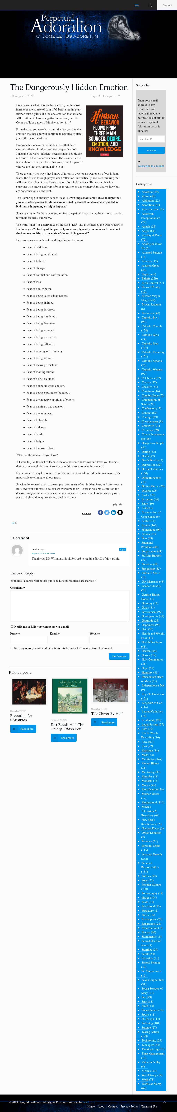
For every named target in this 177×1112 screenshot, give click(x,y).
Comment (17, 587)
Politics (146, 876)
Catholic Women (152, 369)
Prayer (145, 898)
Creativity (148, 426)
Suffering (147, 1023)
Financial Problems (147, 545)
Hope (145, 668)
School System (151, 962)
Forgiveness (149, 551)
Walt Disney (149, 1075)
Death (145, 456)
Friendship (148, 568)
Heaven (146, 651)
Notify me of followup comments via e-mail (41, 626)
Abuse (146, 196)
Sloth (145, 1006)
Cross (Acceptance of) (153, 436)
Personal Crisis (151, 846)
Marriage (147, 750)
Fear (144, 538)
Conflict (146, 413)
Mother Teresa (150, 794)
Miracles (147, 776)
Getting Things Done (150, 596)
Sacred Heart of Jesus (151, 943)
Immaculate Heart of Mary (152, 679)
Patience (147, 841)
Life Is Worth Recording (149, 735)
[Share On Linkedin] (113, 513)
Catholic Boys (150, 317)
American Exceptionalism (150, 215)
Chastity (147, 387)
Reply (122, 549)
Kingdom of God (152, 703)
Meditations (149, 759)
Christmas (148, 391)
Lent (144, 729)
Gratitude (147, 620)
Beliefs (146, 278)
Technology (149, 1040)
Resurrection (149, 928)
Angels (146, 226)
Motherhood (149, 802)
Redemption (149, 919)
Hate (144, 629)
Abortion (147, 192)
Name (15, 633)
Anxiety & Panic (152, 235)
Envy (145, 504)
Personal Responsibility (150, 865)
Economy (147, 499)
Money (146, 785)
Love (145, 742)
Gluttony (147, 603)
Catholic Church (152, 326)
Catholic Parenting (153, 352)
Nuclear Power (150, 828)
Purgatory (148, 910)
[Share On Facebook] (100, 513)
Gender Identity (151, 586)
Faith (145, 521)
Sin (144, 1001)
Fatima (146, 534)
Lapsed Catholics (152, 711)
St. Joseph (148, 1019)
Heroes (146, 655)
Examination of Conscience (151, 514)
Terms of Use (149, 1106)
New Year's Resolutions (148, 822)
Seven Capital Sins (153, 980)
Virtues (146, 1071)
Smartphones (150, 1010)
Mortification (150, 789)
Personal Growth (152, 854)
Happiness (148, 625)
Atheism (147, 261)
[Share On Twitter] (107, 513)
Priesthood (148, 906)
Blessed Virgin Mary (150, 298)
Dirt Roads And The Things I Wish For (67, 726)
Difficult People (151, 478)
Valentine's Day (151, 1062)
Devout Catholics (152, 469)
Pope (145, 880)
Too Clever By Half (107, 713)
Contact (167, 5)
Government (149, 612)
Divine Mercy (150, 486)
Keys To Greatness (153, 694)
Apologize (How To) (151, 246)
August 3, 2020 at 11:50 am (43, 553)
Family (146, 525)
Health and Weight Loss (153, 635)
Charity (146, 382)
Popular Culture (151, 885)
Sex (144, 997)
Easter (145, 495)
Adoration (148, 205)
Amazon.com (150, 209)
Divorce (146, 491)
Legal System (150, 724)
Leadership (148, 720)
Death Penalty (150, 460)
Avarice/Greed (151, 265)
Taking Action (150, 1032)
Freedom (147, 564)
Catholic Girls (150, 335)
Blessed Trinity (151, 287)
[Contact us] (120, 513)
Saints (145, 954)
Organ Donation (151, 833)
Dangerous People (153, 443)
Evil (144, 508)
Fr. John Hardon (151, 555)
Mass (145, 755)
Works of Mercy (152, 1084)
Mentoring (148, 772)
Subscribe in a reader (151, 166)
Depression (149, 465)
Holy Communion (153, 659)
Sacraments (149, 936)
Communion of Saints (150, 402)
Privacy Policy (129, 1106)
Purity (145, 915)
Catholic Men (150, 343)
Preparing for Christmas (21, 717)
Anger (145, 231)
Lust (144, 746)
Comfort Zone (150, 395)
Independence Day (153, 685)
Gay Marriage (150, 581)
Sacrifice (147, 949)
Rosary (146, 932)
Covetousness (150, 421)
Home (91, 1106)
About (101, 1106)
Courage (147, 417)
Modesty (147, 781)
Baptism (147, 274)
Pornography (149, 893)
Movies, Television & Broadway (149, 811)
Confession (148, 408)
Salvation (147, 958)
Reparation (148, 923)
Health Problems (152, 642)
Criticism (147, 430)
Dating (146, 452)
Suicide (146, 1027)
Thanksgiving (150, 1049)
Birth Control (150, 283)
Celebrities (148, 378)
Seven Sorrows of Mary (152, 990)
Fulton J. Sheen (151, 573)
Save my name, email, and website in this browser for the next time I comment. (63, 648)
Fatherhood (149, 529)
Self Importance (151, 971)
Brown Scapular (151, 304)
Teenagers (148, 1045)
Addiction (148, 200)
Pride (145, 902)
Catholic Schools (152, 361)
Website (95, 633)
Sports (146, 1014)
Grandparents (150, 616)
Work (145, 1079)
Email (55, 633)
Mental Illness (150, 763)
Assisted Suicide (152, 252)
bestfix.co (89, 1102)
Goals (145, 607)
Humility (147, 672)
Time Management (153, 1053)
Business (147, 313)
